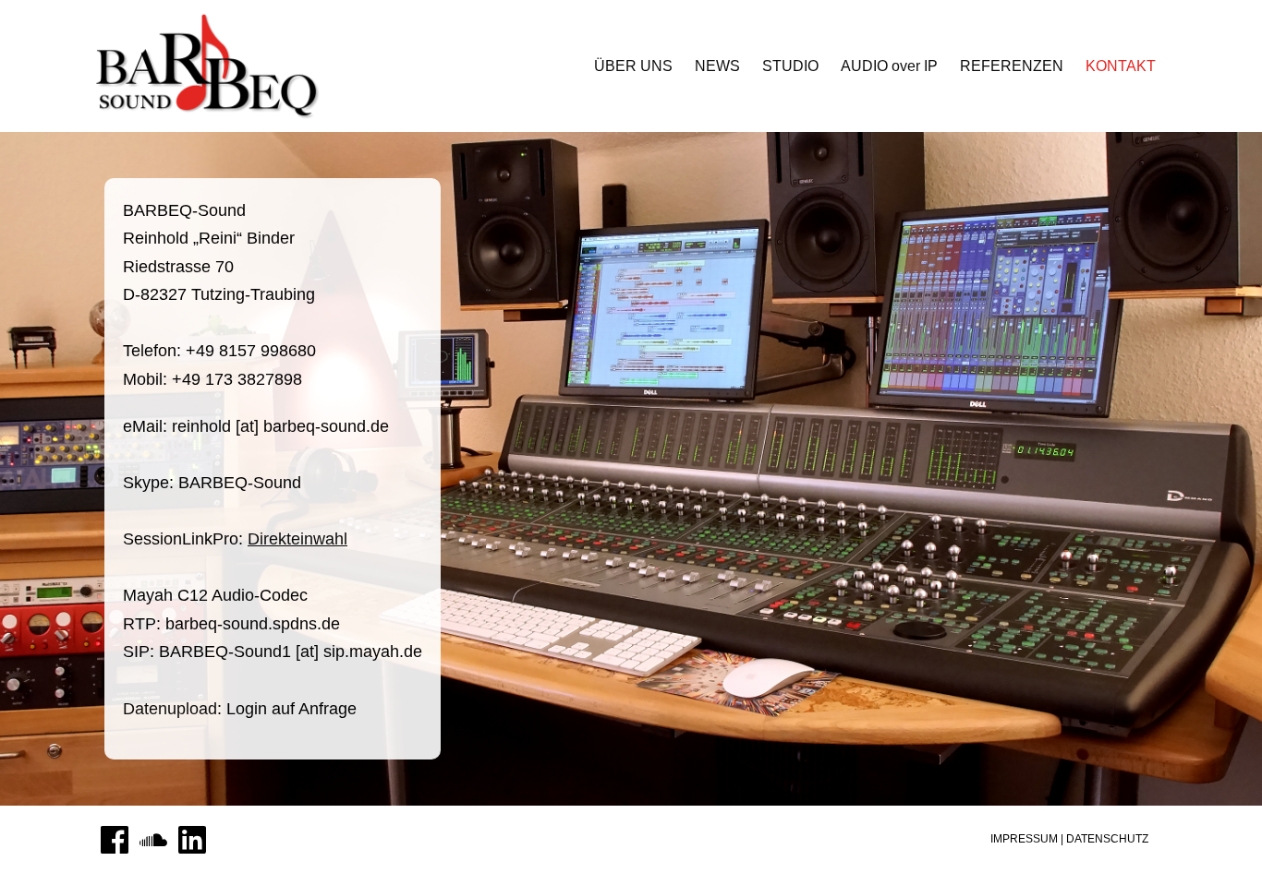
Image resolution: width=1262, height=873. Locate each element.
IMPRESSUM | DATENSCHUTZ (1069, 838)
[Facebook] (114, 839)
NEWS (717, 66)
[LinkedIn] (192, 839)
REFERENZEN (1011, 66)
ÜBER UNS (633, 66)
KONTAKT (1121, 66)
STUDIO (790, 66)
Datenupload (170, 709)
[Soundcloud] (153, 839)
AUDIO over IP (889, 66)
